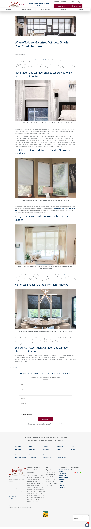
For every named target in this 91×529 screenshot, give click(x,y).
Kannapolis (46, 449)
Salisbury (45, 446)
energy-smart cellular (60, 208)
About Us (61, 485)
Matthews (18, 449)
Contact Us (62, 487)
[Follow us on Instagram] (77, 473)
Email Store (12, 499)
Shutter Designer (64, 470)
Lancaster (59, 454)
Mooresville (60, 446)
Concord (31, 452)
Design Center (63, 475)
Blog (60, 483)
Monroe (73, 446)
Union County (32, 457)
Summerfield (18, 454)
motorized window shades (39, 60)
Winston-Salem (33, 454)
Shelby (30, 446)
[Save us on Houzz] (80, 473)
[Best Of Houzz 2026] (45, 514)
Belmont (59, 452)
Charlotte (45, 452)
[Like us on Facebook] (72, 473)
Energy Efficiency (63, 477)
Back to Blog (13, 367)
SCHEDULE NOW (45, 419)
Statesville (18, 446)
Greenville (45, 454)
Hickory (59, 449)
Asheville (73, 452)
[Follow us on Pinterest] (75, 473)
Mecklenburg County (20, 457)
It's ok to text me (27, 414)
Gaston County (47, 457)
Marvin (72, 454)
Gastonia (73, 449)
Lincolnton (32, 449)
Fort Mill (17, 452)
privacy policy (38, 424)
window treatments (69, 275)
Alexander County (61, 457)
